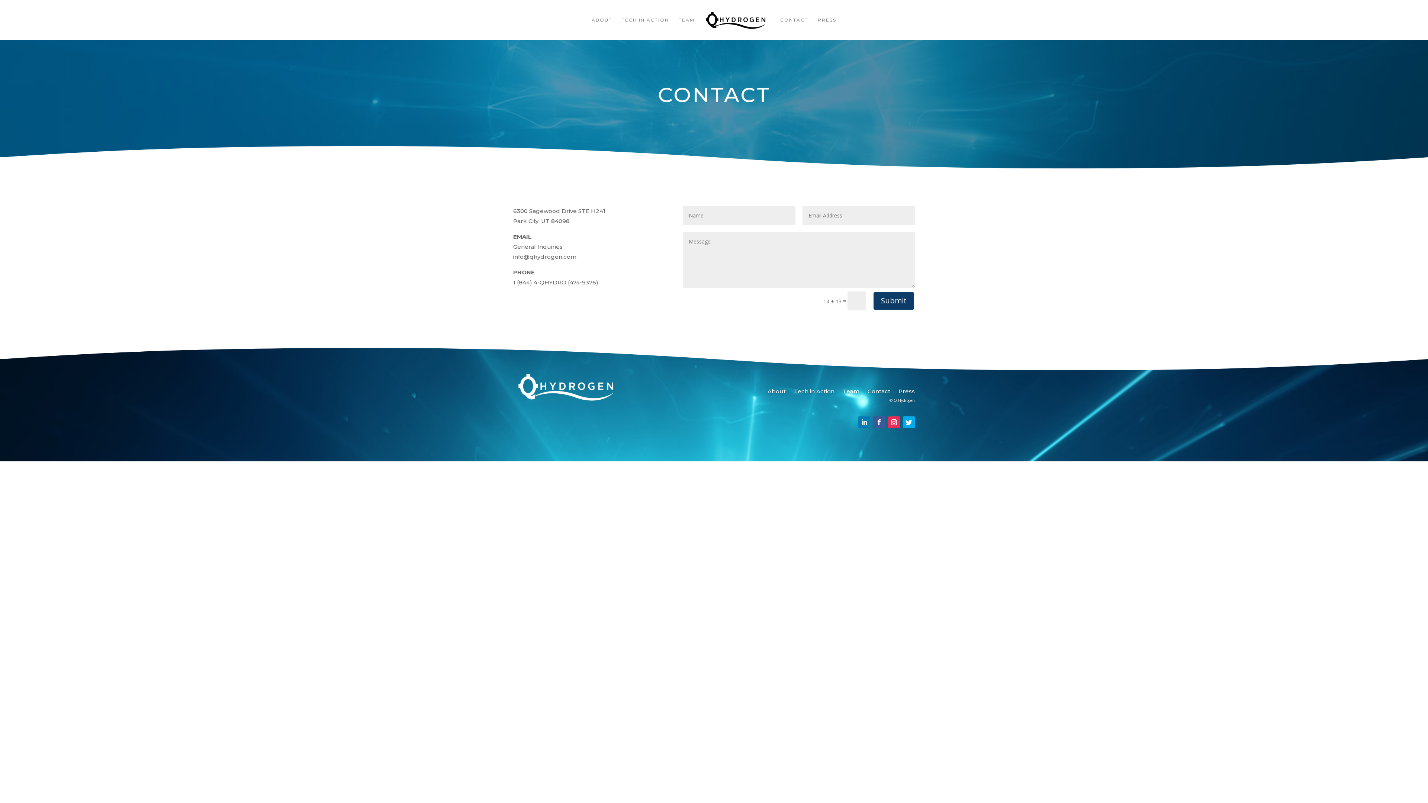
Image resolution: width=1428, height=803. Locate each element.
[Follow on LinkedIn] (864, 422)
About (602, 20)
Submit (894, 301)
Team (687, 20)
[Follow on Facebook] (879, 422)
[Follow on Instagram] (894, 422)
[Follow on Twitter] (909, 422)
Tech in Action (645, 20)
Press (827, 20)
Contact (794, 20)
